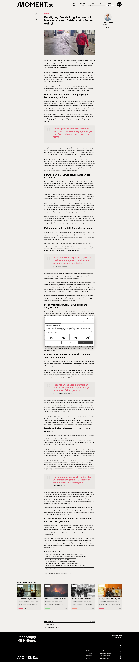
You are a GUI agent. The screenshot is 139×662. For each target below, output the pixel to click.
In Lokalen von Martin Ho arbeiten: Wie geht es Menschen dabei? (60, 558)
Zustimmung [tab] (53, 321)
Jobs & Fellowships (104, 651)
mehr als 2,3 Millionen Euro (55, 247)
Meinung (92, 3)
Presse (88, 658)
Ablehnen (54, 342)
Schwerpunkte (82, 3)
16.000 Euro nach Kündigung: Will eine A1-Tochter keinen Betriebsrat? (62, 563)
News (74, 3)
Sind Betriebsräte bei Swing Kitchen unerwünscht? (57, 559)
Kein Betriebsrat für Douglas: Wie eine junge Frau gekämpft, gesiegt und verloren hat (65, 565)
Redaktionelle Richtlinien (106, 653)
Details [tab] (69, 321)
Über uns (82, 5)
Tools (74, 5)
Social (109, 3)
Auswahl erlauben (69, 342)
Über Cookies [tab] (85, 321)
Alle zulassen (85, 342)
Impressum (89, 653)
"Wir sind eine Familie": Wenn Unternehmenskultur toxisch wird (60, 561)
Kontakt (88, 651)
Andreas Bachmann (108, 22)
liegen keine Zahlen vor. (74, 250)
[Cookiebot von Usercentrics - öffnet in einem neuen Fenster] (88, 318)
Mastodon (108, 30)
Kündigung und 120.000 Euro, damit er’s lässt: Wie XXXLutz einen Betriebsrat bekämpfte (66, 556)
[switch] (63, 338)
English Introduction (105, 655)
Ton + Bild (100, 3)
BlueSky (107, 27)
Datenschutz (89, 655)
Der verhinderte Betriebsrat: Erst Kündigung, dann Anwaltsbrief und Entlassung (64, 554)
